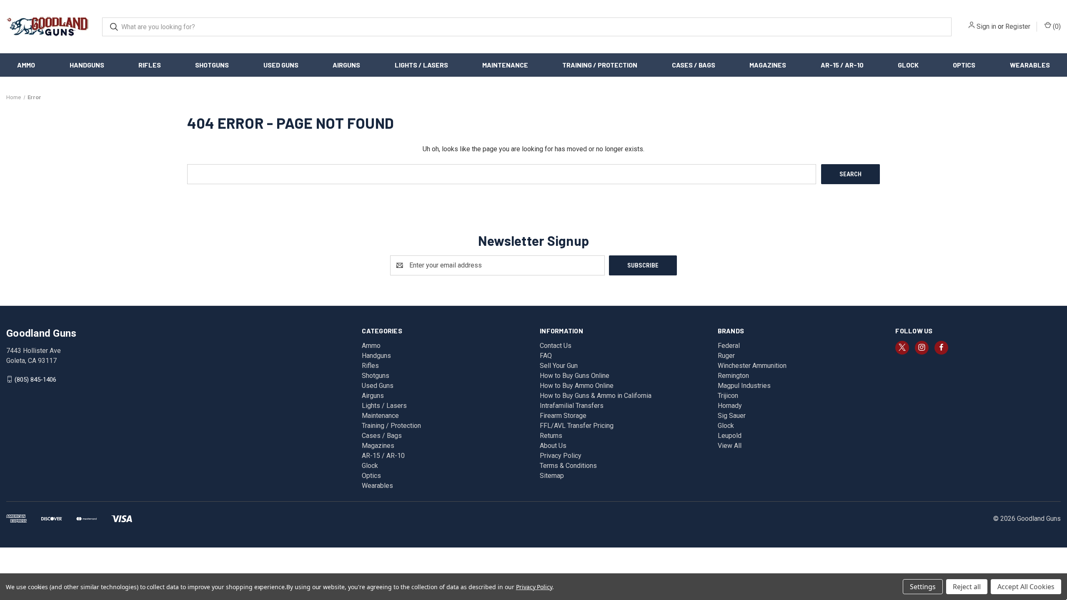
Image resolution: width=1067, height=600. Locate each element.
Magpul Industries (744, 386)
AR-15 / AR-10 (842, 65)
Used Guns (280, 65)
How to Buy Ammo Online (577, 386)
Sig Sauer (732, 416)
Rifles (149, 65)
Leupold (729, 436)
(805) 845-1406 (35, 379)
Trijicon (728, 396)
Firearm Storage (563, 416)
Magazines (767, 65)
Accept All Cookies (1025, 586)
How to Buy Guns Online (574, 376)
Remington (733, 376)
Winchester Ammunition (752, 366)
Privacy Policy (560, 456)
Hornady (730, 406)
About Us (553, 446)
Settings (923, 586)
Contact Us (555, 346)
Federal (729, 346)
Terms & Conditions (568, 466)
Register (1017, 26)
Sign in (986, 26)
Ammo (26, 65)
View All (729, 446)
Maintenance (505, 65)
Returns (551, 436)
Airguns (346, 65)
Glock (908, 65)
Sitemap (552, 476)
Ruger (726, 356)
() (1056, 26)
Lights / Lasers (421, 65)
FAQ (546, 356)
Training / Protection (599, 65)
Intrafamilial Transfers (572, 406)
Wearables (1030, 65)
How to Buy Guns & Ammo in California (595, 396)
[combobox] (527, 27)
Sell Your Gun (559, 366)
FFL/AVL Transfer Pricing (577, 426)
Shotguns (212, 65)
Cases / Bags (693, 65)
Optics (964, 65)
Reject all (967, 586)
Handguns (87, 65)
